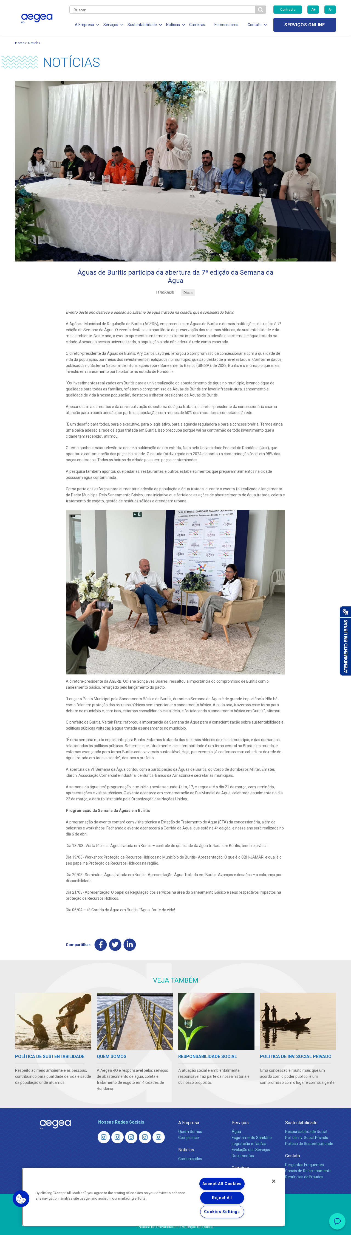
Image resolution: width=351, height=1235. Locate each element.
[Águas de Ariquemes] (104, 1137)
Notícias (34, 43)
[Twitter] (115, 944)
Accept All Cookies (222, 1183)
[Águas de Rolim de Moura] (158, 1137)
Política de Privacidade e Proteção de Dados (175, 1227)
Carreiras (197, 24)
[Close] (274, 1181)
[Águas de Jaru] (131, 1137)
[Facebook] (101, 944)
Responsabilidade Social (306, 1131)
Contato (292, 1155)
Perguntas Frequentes (304, 1165)
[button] (21, 1199)
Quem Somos (190, 1131)
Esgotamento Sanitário (252, 1137)
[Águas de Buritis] (117, 1137)
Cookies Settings (222, 1211)
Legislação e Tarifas (249, 1143)
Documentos (243, 1156)
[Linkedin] (130, 944)
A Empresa (188, 1122)
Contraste (287, 10)
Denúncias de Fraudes (304, 1177)
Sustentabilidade (301, 1122)
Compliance (188, 1137)
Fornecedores (226, 24)
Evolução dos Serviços (251, 1149)
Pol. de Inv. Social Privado (306, 1137)
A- (330, 10)
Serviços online (304, 24)
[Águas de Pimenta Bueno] (145, 1137)
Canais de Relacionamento (308, 1171)
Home (19, 43)
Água (236, 1131)
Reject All (222, 1197)
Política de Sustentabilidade (309, 1143)
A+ (313, 10)
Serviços (240, 1122)
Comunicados (190, 1159)
